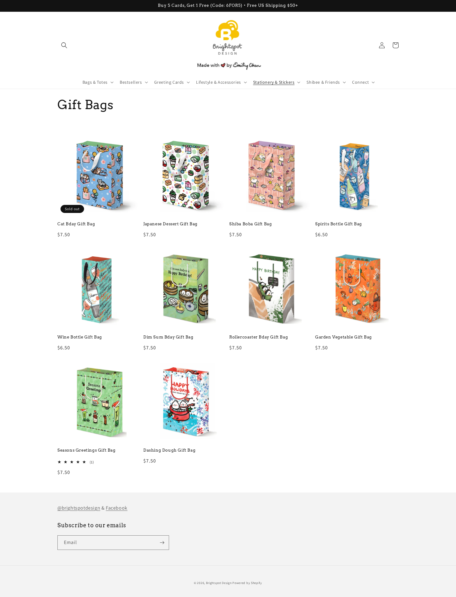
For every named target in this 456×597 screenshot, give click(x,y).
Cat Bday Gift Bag (76, 224)
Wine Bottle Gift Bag (79, 337)
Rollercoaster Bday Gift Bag (258, 337)
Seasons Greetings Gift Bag (86, 450)
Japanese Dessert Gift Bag (170, 224)
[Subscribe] (162, 542)
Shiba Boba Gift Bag (250, 224)
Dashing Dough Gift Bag (169, 450)
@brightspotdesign (78, 508)
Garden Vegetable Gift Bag (343, 337)
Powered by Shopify (247, 583)
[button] (64, 45)
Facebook (116, 508)
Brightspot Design (219, 583)
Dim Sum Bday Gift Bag (168, 337)
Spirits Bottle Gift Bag (338, 224)
